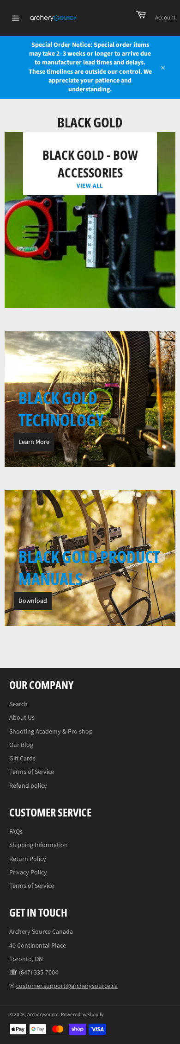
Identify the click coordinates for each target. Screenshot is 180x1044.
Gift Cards (22, 758)
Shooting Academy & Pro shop (51, 731)
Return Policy (27, 859)
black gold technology (61, 409)
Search (18, 704)
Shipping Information (38, 845)
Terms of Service (31, 772)
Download (32, 601)
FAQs (16, 831)
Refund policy (28, 786)
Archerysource (43, 1014)
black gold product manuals (89, 568)
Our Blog (21, 745)
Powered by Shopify (82, 1014)
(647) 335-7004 (38, 972)
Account (165, 17)
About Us (22, 717)
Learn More (33, 442)
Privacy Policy (28, 872)
